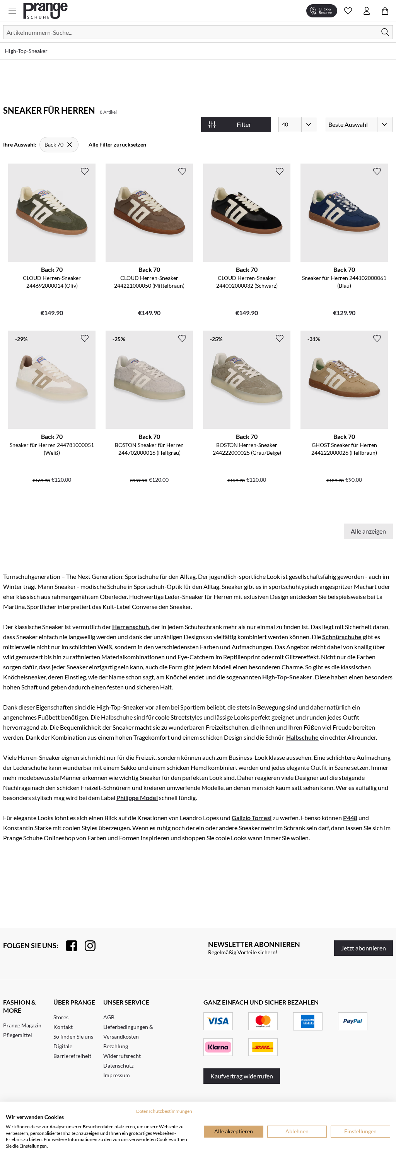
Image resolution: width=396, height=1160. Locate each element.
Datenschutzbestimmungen (164, 1111)
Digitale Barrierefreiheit (72, 1051)
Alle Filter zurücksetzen (117, 144)
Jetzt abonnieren (363, 948)
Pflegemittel (17, 1035)
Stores (60, 1017)
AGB (108, 1017)
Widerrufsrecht (122, 1056)
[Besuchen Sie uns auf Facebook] (67, 945)
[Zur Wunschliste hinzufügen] (84, 171)
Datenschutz (118, 1065)
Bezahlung (115, 1046)
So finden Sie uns (73, 1036)
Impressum (116, 1075)
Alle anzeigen (368, 531)
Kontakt (63, 1027)
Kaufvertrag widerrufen (241, 1076)
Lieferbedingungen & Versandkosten (128, 1032)
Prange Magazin (22, 1025)
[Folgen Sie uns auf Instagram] (86, 945)
